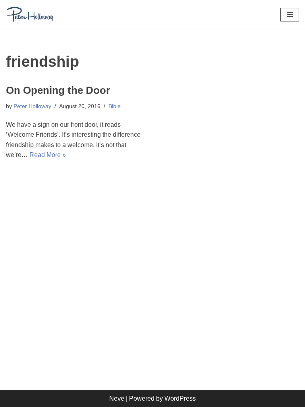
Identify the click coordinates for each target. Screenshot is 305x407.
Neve (116, 398)
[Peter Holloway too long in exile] (30, 14)
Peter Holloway (32, 106)
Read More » (47, 154)
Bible (114, 106)
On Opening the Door (58, 90)
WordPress (180, 398)
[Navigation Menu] (289, 14)
